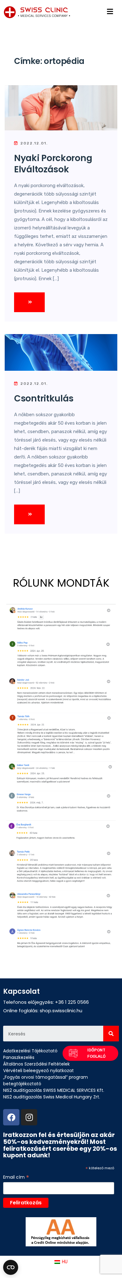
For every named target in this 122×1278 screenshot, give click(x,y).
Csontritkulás (44, 398)
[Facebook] (11, 1117)
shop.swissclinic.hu (61, 1010)
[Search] (111, 1033)
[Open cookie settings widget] (10, 1267)
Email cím (16, 1177)
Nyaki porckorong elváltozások (53, 163)
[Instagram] (29, 1117)
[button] (90, 1053)
